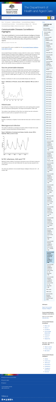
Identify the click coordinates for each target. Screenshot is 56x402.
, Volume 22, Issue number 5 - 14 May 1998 (50, 189)
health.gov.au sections (9, 377)
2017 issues (48, 97)
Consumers (7, 22)
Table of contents (48, 347)
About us (46, 327)
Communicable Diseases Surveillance (8, 24)
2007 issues (48, 119)
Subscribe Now (45, 318)
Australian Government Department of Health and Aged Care (11, 9)
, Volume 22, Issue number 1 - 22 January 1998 (50, 145)
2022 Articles (49, 86)
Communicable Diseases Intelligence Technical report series (49, 296)
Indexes (46, 359)
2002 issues (48, 130)
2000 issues (48, 134)
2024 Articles (49, 82)
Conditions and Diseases (16, 22)
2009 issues (48, 114)
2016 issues (48, 99)
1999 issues (48, 136)
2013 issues (48, 106)
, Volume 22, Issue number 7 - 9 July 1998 (50, 211)
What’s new (47, 326)
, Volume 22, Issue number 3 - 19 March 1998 (50, 167)
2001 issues (48, 132)
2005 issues (48, 123)
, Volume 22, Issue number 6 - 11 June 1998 (50, 200)
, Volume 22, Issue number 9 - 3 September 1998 (50, 234)
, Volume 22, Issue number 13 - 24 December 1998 (50, 282)
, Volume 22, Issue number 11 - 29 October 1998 (17, 25)
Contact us (47, 336)
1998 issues (34, 24)
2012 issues (48, 108)
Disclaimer (47, 371)
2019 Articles (49, 92)
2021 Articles (49, 88)
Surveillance (47, 329)
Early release (49, 63)
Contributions (47, 366)
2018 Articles (49, 95)
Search (49, 44)
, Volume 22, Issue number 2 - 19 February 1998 (50, 156)
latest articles (49, 57)
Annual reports (49, 71)
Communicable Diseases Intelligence (28, 22)
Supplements (49, 73)
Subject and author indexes (49, 76)
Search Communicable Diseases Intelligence (47, 307)
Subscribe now (49, 52)
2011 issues (48, 110)
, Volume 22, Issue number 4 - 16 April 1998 (50, 178)
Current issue (47, 360)
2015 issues (48, 101)
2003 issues (48, 128)
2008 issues (48, 117)
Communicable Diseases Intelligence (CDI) (23, 24)
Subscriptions (47, 364)
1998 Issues (47, 362)
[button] (51, 400)
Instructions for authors (49, 68)
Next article (47, 350)
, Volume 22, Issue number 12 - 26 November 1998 (50, 269)
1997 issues (48, 289)
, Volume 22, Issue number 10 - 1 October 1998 (50, 245)
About (4, 383)
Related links (47, 338)
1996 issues (48, 291)
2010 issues (48, 112)
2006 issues (48, 121)
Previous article (48, 348)
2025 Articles (49, 79)
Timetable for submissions (47, 369)
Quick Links (6, 380)
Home (3, 22)
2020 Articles (49, 90)
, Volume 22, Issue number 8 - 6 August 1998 (50, 222)
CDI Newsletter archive (49, 49)
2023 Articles (49, 84)
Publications (47, 335)
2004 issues (48, 125)
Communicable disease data (48, 332)
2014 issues (48, 103)
